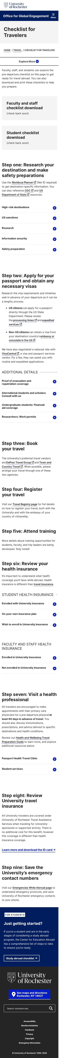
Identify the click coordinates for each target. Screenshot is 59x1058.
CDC (27, 190)
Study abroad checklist (20, 989)
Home (7, 50)
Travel (17, 50)
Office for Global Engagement (26, 16)
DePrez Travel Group (18, 478)
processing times (23, 327)
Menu (53, 17)
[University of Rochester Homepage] (15, 5)
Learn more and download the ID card (22, 878)
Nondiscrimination (28, 1056)
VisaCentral (15, 365)
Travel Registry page (25, 519)
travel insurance (43, 605)
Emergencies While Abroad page (32, 918)
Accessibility (28, 1052)
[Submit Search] (48, 1039)
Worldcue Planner (22, 182)
